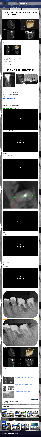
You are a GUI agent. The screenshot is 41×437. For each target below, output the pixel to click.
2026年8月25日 (33, 428)
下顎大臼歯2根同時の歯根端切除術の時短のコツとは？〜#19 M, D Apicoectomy (22, 391)
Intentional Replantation (5, 425)
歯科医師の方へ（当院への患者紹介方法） (29, 5)
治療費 (36, 5)
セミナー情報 (32, 425)
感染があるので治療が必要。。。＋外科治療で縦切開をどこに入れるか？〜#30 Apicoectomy (24, 377)
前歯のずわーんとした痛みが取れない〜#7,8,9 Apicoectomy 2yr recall (20, 415)
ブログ (20, 7)
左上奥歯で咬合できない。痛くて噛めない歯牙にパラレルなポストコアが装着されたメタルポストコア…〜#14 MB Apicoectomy (12, 401)
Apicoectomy (4, 413)
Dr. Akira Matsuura (7, 16)
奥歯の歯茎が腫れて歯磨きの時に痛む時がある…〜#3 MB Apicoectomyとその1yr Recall (23, 384)
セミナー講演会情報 (13, 7)
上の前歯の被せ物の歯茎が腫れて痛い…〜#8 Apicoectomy (29, 400)
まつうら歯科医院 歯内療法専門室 (20, 3)
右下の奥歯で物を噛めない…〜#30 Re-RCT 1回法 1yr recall (25, 427)
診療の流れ (17, 5)
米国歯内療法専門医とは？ (11, 5)
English (17, 7)
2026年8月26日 (23, 428)
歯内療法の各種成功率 (21, 5)
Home (3, 5)
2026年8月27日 (14, 428)
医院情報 (8, 7)
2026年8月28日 (5, 428)
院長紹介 (6, 5)
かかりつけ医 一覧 (4, 7)
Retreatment (23, 425)
